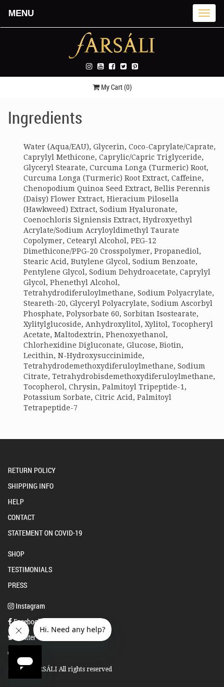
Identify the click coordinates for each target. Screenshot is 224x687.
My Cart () (115, 87)
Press (17, 585)
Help (16, 501)
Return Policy (32, 470)
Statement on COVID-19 (45, 533)
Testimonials (30, 569)
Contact (21, 517)
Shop (16, 554)
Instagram (29, 606)
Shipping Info (31, 486)
